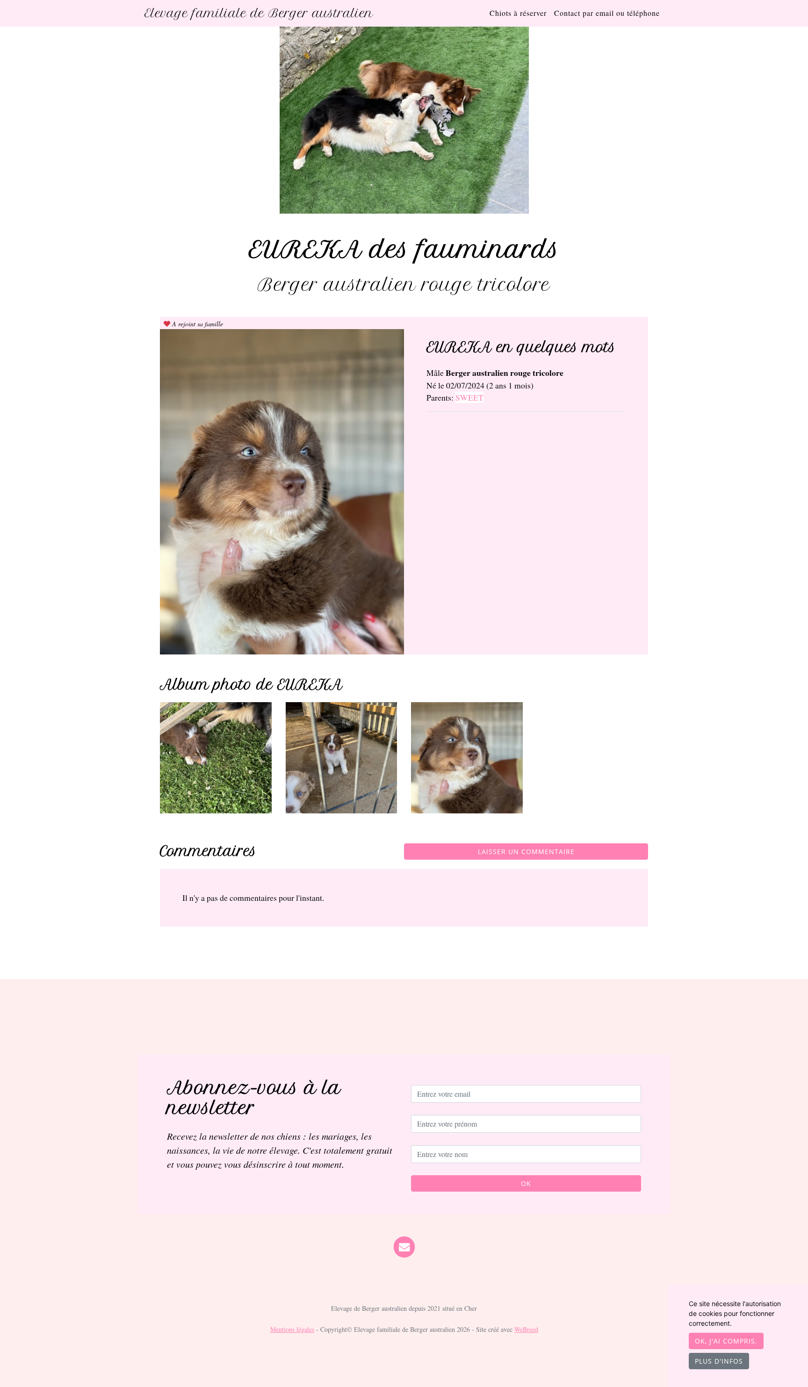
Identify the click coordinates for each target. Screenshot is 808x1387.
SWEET (469, 397)
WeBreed (526, 1329)
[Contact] (404, 1245)
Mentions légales (292, 1329)
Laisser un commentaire (526, 851)
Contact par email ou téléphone (607, 13)
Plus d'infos (719, 1361)
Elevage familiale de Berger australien (258, 13)
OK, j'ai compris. (726, 1341)
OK (526, 1183)
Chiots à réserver (518, 13)
